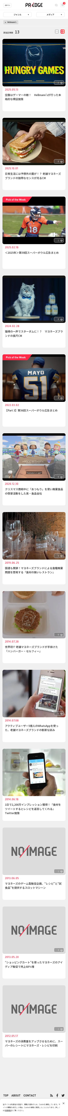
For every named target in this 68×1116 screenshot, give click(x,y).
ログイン (7, 5)
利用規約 (8, 1110)
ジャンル (17, 14)
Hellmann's (11, 22)
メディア (50, 14)
